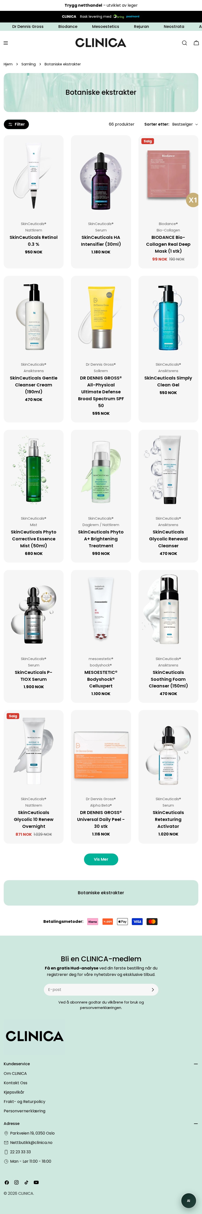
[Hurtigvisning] (56, 146)
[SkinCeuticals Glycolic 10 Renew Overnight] (34, 750)
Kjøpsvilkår (14, 1092)
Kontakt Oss (15, 1083)
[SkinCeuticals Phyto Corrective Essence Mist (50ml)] (34, 470)
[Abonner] (153, 990)
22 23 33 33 (20, 1152)
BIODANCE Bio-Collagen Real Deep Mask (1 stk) (168, 244)
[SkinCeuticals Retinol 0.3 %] (34, 175)
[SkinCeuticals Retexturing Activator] (168, 750)
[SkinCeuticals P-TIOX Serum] (34, 610)
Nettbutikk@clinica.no (31, 1142)
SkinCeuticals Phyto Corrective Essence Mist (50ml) (33, 539)
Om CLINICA (15, 1073)
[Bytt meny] (6, 43)
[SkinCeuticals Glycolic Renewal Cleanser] (168, 470)
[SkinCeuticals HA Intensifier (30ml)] (101, 175)
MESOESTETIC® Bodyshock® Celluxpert (101, 679)
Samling (28, 64)
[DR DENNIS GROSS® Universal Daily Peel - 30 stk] (101, 750)
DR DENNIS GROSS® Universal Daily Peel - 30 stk (101, 819)
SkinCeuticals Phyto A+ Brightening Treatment (101, 539)
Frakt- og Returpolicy (24, 1101)
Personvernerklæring (24, 1111)
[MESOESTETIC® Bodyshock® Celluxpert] (101, 610)
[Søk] (184, 43)
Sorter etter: (156, 124)
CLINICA (25, 1193)
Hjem (8, 64)
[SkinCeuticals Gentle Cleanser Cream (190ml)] (34, 316)
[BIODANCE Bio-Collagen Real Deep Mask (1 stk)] (168, 175)
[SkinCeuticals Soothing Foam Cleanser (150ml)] (168, 610)
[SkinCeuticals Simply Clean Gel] (168, 316)
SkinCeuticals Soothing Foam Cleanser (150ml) (168, 679)
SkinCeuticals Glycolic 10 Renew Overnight (33, 819)
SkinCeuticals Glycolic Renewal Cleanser (168, 539)
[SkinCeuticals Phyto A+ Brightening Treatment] (101, 470)
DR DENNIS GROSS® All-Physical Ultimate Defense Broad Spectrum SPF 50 (101, 392)
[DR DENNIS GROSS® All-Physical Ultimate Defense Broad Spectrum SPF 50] (101, 316)
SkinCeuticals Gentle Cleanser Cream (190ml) (33, 385)
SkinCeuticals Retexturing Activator (168, 819)
